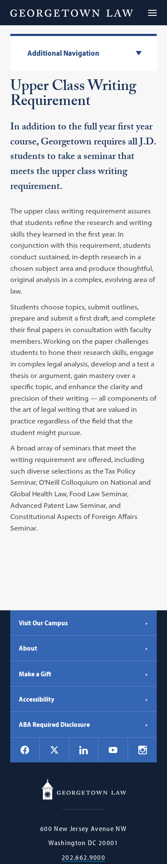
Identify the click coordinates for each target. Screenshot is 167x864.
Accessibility (36, 699)
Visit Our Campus (43, 623)
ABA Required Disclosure (54, 724)
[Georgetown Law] (71, 13)
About (28, 648)
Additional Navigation (63, 53)
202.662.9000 (83, 857)
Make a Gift (35, 674)
